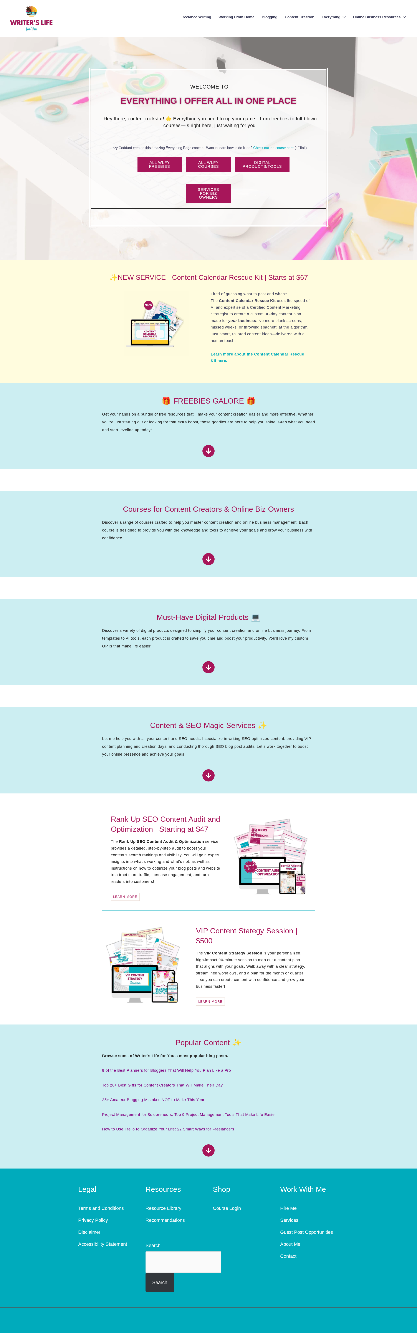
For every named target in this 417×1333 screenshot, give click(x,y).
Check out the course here (273, 148)
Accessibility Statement (102, 1244)
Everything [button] (331, 17)
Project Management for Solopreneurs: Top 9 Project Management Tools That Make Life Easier (189, 1114)
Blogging (269, 17)
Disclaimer (89, 1232)
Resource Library (163, 1208)
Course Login (227, 1208)
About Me (290, 1244)
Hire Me (288, 1208)
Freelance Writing (195, 17)
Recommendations (165, 1220)
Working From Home (236, 17)
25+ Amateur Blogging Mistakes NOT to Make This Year (153, 1100)
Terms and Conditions (101, 1208)
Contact (288, 1256)
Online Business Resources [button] (376, 17)
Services (289, 1220)
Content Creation (299, 17)
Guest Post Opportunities (306, 1232)
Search (153, 1245)
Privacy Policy (93, 1220)
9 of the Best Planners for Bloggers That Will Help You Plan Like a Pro (166, 1070)
